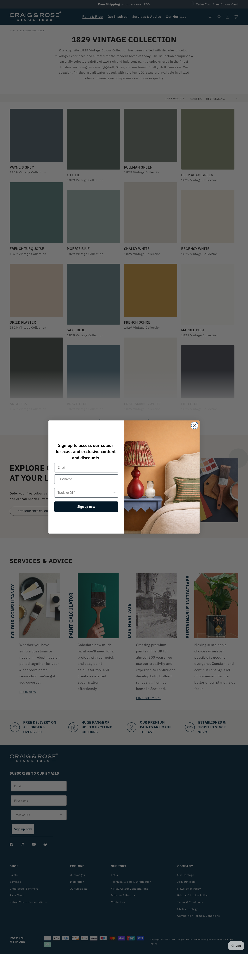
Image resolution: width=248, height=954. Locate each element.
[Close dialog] (194, 425)
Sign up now (86, 506)
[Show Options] (114, 492)
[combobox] (85, 492)
